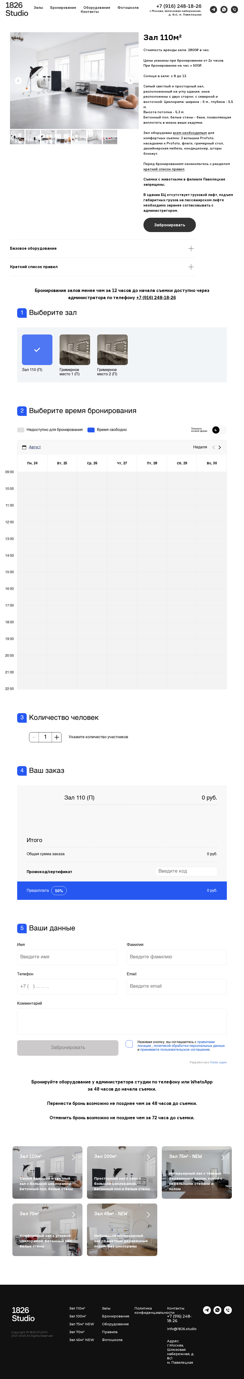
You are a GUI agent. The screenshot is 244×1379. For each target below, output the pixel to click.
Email (132, 974)
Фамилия (135, 945)
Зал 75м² (76, 1324)
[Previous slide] (18, 80)
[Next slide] (130, 80)
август (35, 447)
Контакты (90, 12)
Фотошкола (128, 7)
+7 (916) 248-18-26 (156, 297)
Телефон (25, 974)
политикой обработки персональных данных (189, 1046)
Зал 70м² (29, 1213)
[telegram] (213, 9)
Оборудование (96, 7)
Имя (21, 945)
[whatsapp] (224, 9)
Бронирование (63, 7)
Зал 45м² (76, 1340)
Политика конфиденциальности (154, 1310)
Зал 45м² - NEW (111, 1213)
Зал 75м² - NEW (185, 1156)
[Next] (220, 447)
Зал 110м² (30, 1156)
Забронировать (68, 1047)
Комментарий (29, 1004)
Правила (109, 1332)
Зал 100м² (105, 1156)
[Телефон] (234, 9)
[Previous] (214, 447)
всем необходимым (190, 133)
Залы (106, 1308)
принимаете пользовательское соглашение (175, 1049)
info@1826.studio (182, 1329)
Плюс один (218, 1062)
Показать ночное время (199, 430)
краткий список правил (163, 169)
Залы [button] (38, 7)
